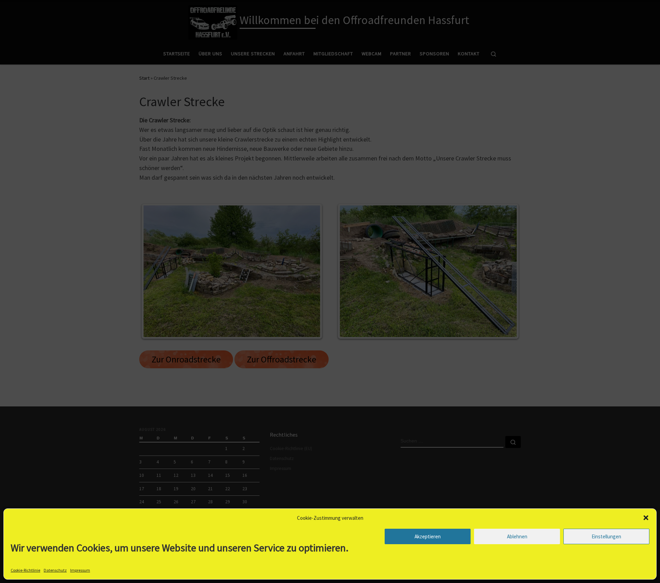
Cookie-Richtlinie (25, 570)
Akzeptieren (428, 536)
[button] (645, 517)
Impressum (80, 570)
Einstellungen (606, 536)
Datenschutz (55, 570)
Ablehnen (517, 536)
